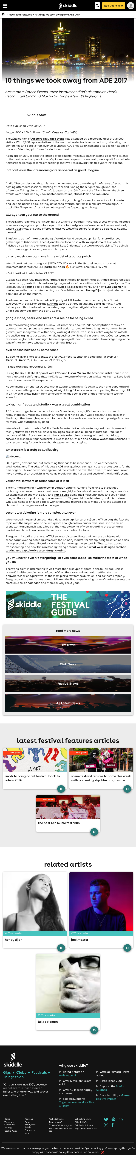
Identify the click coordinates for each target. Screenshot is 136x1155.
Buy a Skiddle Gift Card (86, 1128)
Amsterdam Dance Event (47, 139)
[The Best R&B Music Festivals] (68, 807)
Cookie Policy (10, 1131)
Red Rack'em (69, 287)
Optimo (67, 194)
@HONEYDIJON (58, 263)
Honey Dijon (94, 290)
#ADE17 (24, 360)
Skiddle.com (68, 5)
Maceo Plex (81, 194)
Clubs (21, 1072)
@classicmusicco (94, 263)
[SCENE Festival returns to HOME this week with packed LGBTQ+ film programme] (101, 760)
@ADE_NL (37, 267)
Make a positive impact (113, 1097)
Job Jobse (102, 194)
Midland (28, 287)
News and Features (20, 14)
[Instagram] (106, 1126)
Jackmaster (48, 194)
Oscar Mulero (77, 373)
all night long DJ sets (68, 390)
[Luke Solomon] (68, 985)
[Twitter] (106, 1120)
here (76, 1152)
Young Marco (94, 242)
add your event (113, 5)
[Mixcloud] (121, 1120)
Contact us (30, 1130)
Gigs (7, 1072)
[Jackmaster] (101, 903)
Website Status (56, 1119)
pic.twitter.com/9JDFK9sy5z (48, 360)
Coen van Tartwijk (64, 132)
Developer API (56, 1122)
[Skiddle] (13, 1059)
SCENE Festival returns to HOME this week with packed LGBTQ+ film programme (101, 778)
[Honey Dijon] (35, 903)
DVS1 (18, 228)
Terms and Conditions (9, 1123)
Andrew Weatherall (102, 439)
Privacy (8, 1127)
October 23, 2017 (43, 273)
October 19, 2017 (42, 367)
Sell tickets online (83, 1119)
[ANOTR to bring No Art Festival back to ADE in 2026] (35, 760)
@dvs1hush (111, 356)
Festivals (39, 1072)
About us (29, 1119)
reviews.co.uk (68, 1075)
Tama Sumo (61, 495)
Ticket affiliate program (60, 1125)
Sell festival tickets (84, 1125)
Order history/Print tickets (30, 1124)
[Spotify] (113, 1120)
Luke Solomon (114, 287)
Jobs (27, 1133)
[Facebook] (113, 1126)
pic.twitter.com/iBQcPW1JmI (88, 267)
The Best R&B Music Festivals (59, 823)
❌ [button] (102, 1152)
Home (7, 1119)
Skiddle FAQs (81, 1122)
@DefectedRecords (18, 267)
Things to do (13, 1077)
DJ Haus (52, 303)
